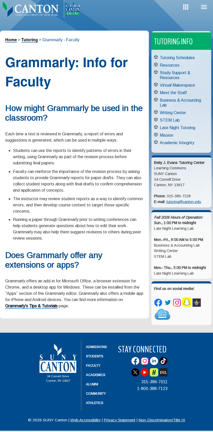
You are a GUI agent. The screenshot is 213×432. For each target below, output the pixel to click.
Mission (166, 135)
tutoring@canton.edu (184, 202)
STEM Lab (170, 120)
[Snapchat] (186, 305)
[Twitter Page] (167, 305)
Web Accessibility (85, 420)
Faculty (93, 365)
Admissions (96, 347)
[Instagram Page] (177, 305)
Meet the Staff (173, 92)
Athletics (94, 403)
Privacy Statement (119, 420)
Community (96, 393)
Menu (204, 7)
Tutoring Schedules (177, 57)
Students (94, 356)
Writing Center (173, 112)
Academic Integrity (177, 143)
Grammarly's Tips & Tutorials (31, 306)
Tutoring (29, 40)
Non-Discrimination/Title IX (161, 420)
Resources (169, 65)
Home (11, 40)
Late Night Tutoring (177, 128)
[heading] (32, 12)
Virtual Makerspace (177, 85)
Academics (95, 375)
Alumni (92, 384)
